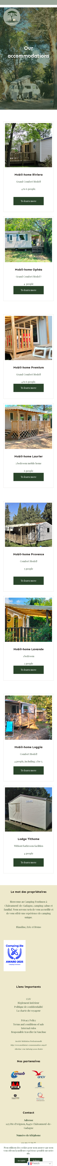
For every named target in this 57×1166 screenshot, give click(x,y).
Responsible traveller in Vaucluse (28, 1032)
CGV (28, 999)
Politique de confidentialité (28, 1006)
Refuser (36, 1160)
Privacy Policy (28, 1020)
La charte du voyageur (29, 1010)
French (35, 1163)
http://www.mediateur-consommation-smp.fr (28, 1045)
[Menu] (52, 17)
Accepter (21, 1160)
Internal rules (28, 1028)
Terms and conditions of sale (28, 1024)
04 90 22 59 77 (28, 1142)
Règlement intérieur (28, 1002)
